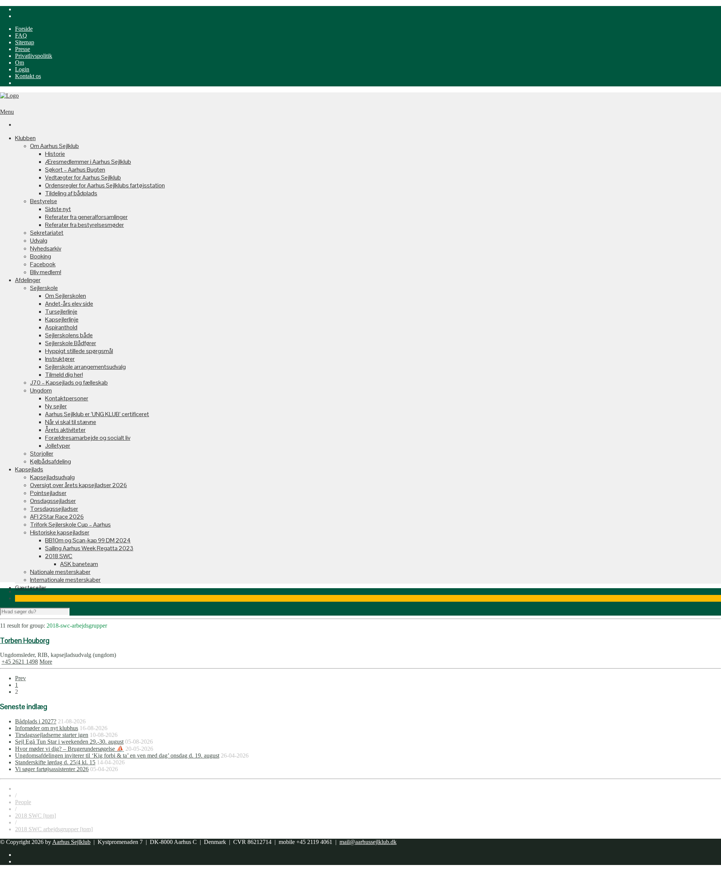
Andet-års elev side (69, 304)
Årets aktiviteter (65, 430)
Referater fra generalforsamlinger (86, 217)
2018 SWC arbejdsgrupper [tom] (54, 829)
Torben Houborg (25, 640)
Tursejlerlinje (61, 311)
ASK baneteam (79, 564)
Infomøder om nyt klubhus (46, 728)
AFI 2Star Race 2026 (57, 517)
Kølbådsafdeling (50, 461)
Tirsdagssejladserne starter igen (51, 735)
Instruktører (60, 359)
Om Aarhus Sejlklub (54, 146)
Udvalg (38, 241)
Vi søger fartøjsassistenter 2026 (52, 769)
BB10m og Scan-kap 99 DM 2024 (88, 540)
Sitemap (24, 42)
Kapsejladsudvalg (52, 477)
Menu (7, 112)
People (23, 802)
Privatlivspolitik (33, 56)
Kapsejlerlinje (61, 319)
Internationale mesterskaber (65, 580)
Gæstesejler (30, 588)
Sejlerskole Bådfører (70, 343)
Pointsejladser (48, 493)
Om (19, 62)
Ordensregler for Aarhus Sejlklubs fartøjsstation (105, 185)
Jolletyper (57, 446)
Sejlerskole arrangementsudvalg (85, 367)
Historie (55, 154)
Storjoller (41, 453)
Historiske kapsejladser (59, 532)
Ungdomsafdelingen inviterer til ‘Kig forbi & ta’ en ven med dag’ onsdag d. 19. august (117, 755)
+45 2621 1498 (20, 661)
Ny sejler (56, 406)
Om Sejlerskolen (65, 296)
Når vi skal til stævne (70, 422)
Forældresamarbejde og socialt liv (87, 438)
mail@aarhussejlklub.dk (368, 842)
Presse (22, 49)
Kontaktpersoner (66, 398)
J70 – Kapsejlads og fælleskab (69, 382)
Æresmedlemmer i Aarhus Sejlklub (88, 162)
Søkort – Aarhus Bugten (75, 170)
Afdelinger (28, 280)
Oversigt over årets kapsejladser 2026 (78, 485)
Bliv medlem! (45, 272)
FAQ (21, 35)
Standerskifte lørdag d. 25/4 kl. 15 (55, 762)
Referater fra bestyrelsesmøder (84, 225)
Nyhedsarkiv (45, 248)
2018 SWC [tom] (35, 815)
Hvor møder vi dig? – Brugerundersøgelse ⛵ (69, 749)
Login (22, 69)
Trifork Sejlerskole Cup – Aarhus (70, 524)
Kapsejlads (29, 469)
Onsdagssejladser (53, 501)
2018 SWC (58, 556)
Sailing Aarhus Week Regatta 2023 (89, 548)
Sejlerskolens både (69, 335)
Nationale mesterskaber (60, 572)
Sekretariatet (46, 233)
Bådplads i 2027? (35, 721)
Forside (24, 29)
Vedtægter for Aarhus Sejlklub (83, 177)
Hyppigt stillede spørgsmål (79, 351)
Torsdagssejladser (54, 509)
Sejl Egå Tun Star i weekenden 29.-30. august (69, 741)
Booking (40, 256)
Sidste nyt (58, 209)
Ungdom (41, 390)
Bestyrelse (43, 201)
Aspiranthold (61, 327)
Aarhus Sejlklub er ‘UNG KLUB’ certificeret (97, 414)
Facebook (43, 264)
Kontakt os (28, 76)
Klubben (25, 138)
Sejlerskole (44, 288)
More (45, 661)
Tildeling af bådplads (71, 193)
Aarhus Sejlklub (71, 842)
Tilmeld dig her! (64, 375)
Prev (20, 678)
